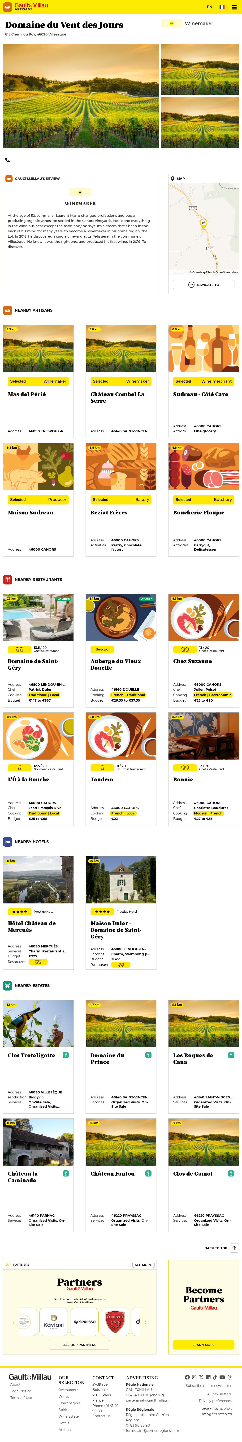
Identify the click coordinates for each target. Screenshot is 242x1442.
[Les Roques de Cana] (204, 1057)
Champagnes (70, 1403)
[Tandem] (121, 769)
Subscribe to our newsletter (209, 1386)
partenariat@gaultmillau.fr (148, 1400)
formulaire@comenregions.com (152, 1431)
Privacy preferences (215, 1401)
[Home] (31, 5)
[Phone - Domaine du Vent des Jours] (8, 160)
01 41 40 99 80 (137, 1395)
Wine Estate (69, 1416)
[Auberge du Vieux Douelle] (121, 651)
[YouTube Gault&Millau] (222, 1377)
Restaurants (68, 1390)
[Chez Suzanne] (204, 651)
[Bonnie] (204, 769)
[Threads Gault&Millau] (229, 1377)
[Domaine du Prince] (121, 1057)
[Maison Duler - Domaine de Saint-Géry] (121, 913)
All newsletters (219, 1394)
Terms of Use (21, 1398)
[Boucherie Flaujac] (204, 500)
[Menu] (234, 7)
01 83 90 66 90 (138, 1425)
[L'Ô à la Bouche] (38, 769)
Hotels (64, 1423)
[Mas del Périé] (38, 381)
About (15, 1384)
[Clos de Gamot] (204, 1175)
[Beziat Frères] (121, 500)
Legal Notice (20, 1391)
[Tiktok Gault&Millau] (215, 1377)
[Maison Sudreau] (38, 500)
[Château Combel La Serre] (121, 381)
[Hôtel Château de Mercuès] (38, 913)
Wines (64, 1396)
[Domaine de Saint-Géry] (38, 651)
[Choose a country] (222, 7)
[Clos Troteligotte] (38, 1057)
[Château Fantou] (121, 1175)
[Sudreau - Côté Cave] (204, 381)
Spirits (64, 1410)
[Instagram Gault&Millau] (194, 1377)
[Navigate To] (204, 234)
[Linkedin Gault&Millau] (208, 1377)
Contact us (101, 1416)
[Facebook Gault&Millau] (187, 1377)
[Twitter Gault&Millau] (201, 1377)
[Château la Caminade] (38, 1175)
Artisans (65, 1430)
